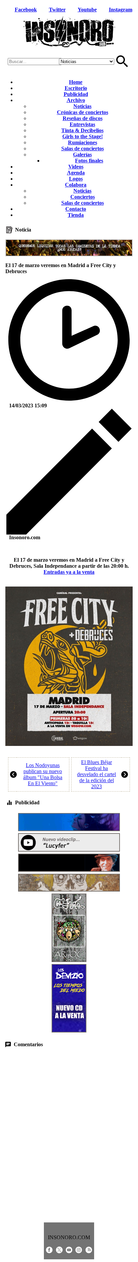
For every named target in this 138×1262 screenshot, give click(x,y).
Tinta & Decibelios (82, 130)
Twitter (57, 9)
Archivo (76, 100)
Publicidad (76, 94)
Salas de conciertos (82, 148)
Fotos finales (89, 160)
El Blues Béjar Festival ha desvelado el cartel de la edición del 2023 (96, 774)
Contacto (75, 209)
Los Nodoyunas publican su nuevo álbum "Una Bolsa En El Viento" (42, 774)
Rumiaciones (82, 142)
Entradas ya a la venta (69, 572)
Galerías (82, 154)
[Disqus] (69, 1135)
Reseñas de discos (82, 118)
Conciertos (82, 197)
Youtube (87, 9)
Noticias (82, 106)
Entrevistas (82, 124)
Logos (76, 179)
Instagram (120, 9)
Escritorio (76, 88)
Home (75, 82)
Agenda (76, 172)
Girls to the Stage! (82, 136)
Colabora (75, 185)
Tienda (76, 215)
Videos (75, 166)
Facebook (26, 9)
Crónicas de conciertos (82, 112)
